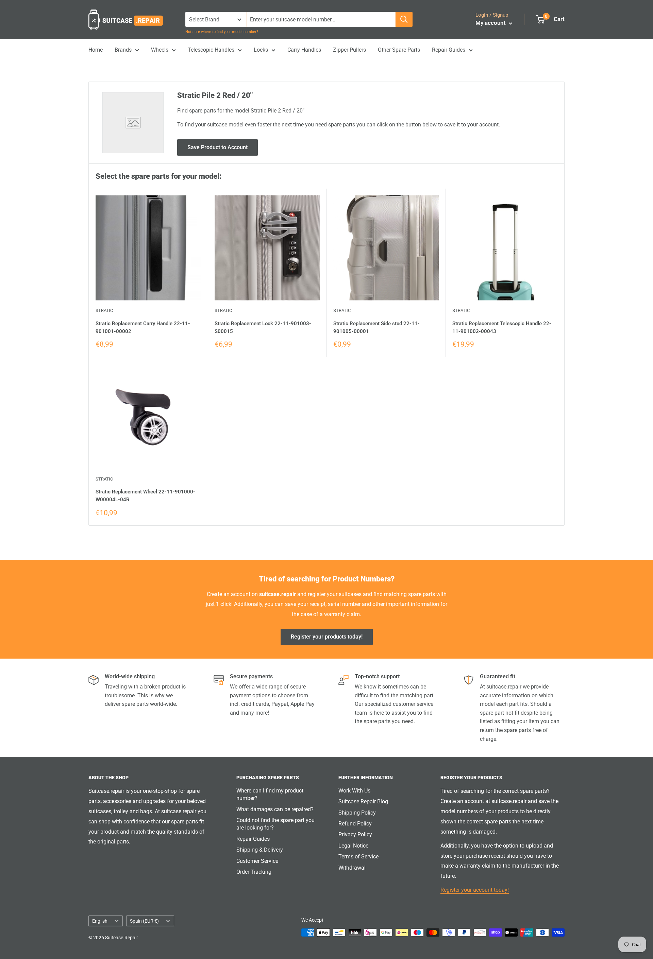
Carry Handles (304, 50)
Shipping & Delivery (259, 850)
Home (95, 50)
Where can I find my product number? (269, 794)
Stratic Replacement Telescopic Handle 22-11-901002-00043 (501, 327)
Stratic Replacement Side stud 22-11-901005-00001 (376, 327)
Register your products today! (327, 636)
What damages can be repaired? (275, 809)
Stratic (104, 310)
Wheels (159, 50)
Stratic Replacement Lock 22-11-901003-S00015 (263, 327)
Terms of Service (358, 856)
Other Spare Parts (399, 50)
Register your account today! (474, 890)
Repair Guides (448, 50)
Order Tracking (253, 872)
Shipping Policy (357, 812)
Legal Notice (353, 845)
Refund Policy (355, 823)
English (99, 921)
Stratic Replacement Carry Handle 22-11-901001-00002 (143, 327)
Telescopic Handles (211, 50)
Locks (261, 50)
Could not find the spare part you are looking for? (275, 824)
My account (491, 22)
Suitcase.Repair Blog (363, 801)
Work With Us (354, 790)
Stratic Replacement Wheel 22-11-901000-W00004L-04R (145, 496)
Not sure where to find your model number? (221, 32)
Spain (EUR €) (144, 921)
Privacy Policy (355, 834)
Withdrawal (352, 868)
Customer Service (257, 861)
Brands (123, 50)
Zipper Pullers (349, 50)
